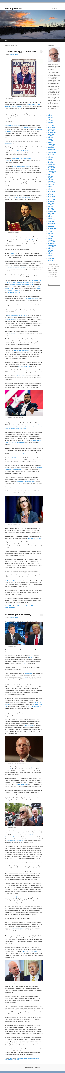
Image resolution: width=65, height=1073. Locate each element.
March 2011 (50, 238)
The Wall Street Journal (24, 366)
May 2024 (50, 159)
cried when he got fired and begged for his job (21, 284)
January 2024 (51, 166)
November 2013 (51, 201)
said (25, 663)
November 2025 (51, 129)
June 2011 (50, 233)
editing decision (28, 673)
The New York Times (22, 784)
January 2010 (51, 258)
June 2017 (50, 189)
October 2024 (51, 151)
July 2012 (50, 215)
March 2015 (50, 194)
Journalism (38, 605)
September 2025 (52, 132)
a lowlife (16, 290)
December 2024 (51, 147)
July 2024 (50, 156)
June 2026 (50, 117)
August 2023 (51, 173)
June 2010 (50, 250)
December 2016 (51, 191)
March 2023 (50, 181)
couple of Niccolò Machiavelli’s (28, 240)
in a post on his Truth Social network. (24, 454)
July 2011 (50, 231)
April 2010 (50, 253)
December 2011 (51, 223)
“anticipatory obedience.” (18, 928)
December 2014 (51, 196)
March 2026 (50, 122)
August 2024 (51, 154)
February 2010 (51, 257)
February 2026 (51, 124)
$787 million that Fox (21, 897)
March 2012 (50, 218)
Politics (11, 605)
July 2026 (50, 115)
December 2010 (51, 242)
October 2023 (51, 169)
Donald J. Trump (31, 605)
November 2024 (51, 149)
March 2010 (50, 255)
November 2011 (51, 225)
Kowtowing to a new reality (18, 614)
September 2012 (52, 211)
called (30, 657)
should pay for (9, 143)
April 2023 (50, 179)
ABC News (19, 605)
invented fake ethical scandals (31, 298)
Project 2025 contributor (33, 706)
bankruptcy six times (25, 302)
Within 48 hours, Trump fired (12, 125)
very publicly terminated (14, 292)
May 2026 (50, 119)
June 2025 (50, 137)
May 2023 (50, 178)
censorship (24, 605)
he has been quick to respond (16, 652)
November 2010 (51, 243)
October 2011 (51, 226)
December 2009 (51, 260)
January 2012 (51, 221)
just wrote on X (29, 725)
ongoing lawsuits (10, 319)
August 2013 (51, 203)
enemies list (12, 458)
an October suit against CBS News (21, 166)
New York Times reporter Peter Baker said (19, 197)
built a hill (12, 253)
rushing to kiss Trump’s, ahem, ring (32, 951)
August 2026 (51, 114)
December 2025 (51, 127)
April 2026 (50, 120)
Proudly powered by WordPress (32, 1067)
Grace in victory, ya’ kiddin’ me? (20, 51)
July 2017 (50, 188)
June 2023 (50, 176)
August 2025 (51, 134)
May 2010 (50, 252)
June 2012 (50, 216)
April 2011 (50, 236)
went (25, 677)
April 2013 (50, 208)
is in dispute (13, 714)
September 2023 (52, 171)
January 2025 (51, 146)
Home (6, 40)
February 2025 (51, 144)
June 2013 (50, 206)
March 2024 (50, 162)
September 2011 (52, 228)
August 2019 (51, 184)
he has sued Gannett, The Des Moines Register (23, 151)
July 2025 (50, 136)
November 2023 (51, 167)
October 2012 (51, 210)
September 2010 (52, 245)
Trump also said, (21, 375)
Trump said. (12, 333)
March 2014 (50, 198)
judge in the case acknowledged (15, 840)
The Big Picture (13, 8)
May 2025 (50, 139)
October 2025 (51, 130)
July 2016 (50, 193)
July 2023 (50, 174)
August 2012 (51, 213)
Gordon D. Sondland (25, 127)
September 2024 (52, 152)
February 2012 (51, 220)
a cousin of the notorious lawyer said (16, 267)
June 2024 (50, 157)
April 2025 (50, 141)
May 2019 (50, 186)
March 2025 (50, 142)
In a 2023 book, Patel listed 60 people (25, 481)
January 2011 (51, 240)
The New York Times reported (21, 350)
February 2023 (51, 183)
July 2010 (50, 248)
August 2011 (51, 230)
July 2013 (50, 205)
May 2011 (50, 235)
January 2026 (51, 125)
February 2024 (51, 164)
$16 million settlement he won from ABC (17, 315)
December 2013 (51, 199)
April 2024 (50, 161)
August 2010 (51, 247)
